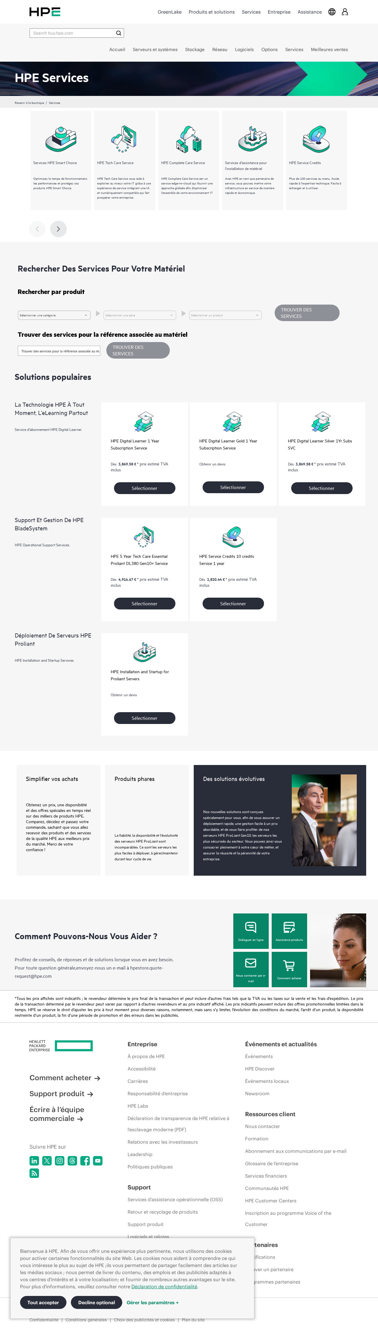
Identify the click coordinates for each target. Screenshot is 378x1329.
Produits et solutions (212, 12)
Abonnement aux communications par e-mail (295, 1151)
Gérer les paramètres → (153, 1302)
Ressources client (270, 1114)
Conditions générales (86, 1320)
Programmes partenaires (272, 1282)
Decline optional (96, 1302)
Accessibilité (142, 1069)
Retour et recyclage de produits (163, 1212)
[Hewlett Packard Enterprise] (45, 12)
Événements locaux (267, 1081)
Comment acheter (289, 977)
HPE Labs (138, 1106)
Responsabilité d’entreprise (158, 1093)
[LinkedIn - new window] (34, 1160)
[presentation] (58, 229)
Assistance (310, 12)
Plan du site (193, 1320)
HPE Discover (260, 1069)
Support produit (57, 1093)
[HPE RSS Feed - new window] (34, 1173)
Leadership (140, 1154)
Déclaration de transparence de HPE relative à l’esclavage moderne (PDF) (178, 1123)
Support (139, 1187)
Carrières (138, 1081)
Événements (259, 1056)
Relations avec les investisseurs (163, 1142)
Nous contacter (262, 1126)
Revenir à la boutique (29, 102)
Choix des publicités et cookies (144, 1320)
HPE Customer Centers (270, 1201)
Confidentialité (44, 1320)
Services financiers (266, 1176)
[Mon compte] (344, 12)
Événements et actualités (281, 1044)
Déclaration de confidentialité (164, 1286)
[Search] (118, 33)
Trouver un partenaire (269, 1269)
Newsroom (257, 1093)
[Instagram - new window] (59, 1160)
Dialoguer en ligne (250, 939)
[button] (138, 350)
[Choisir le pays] (331, 12)
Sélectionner (144, 488)
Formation (256, 1139)
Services (251, 12)
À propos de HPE (146, 1056)
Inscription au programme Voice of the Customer (288, 1218)
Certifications (260, 1257)
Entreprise (279, 12)
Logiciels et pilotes (148, 1237)
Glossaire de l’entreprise (271, 1163)
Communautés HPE (267, 1188)
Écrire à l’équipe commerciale (57, 1114)
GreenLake (170, 12)
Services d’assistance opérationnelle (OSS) (175, 1199)
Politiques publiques (150, 1167)
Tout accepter (43, 1302)
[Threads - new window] (72, 1160)
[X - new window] (47, 1160)
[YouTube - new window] (97, 1160)
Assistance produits (289, 939)
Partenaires (261, 1244)
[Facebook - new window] (85, 1160)
